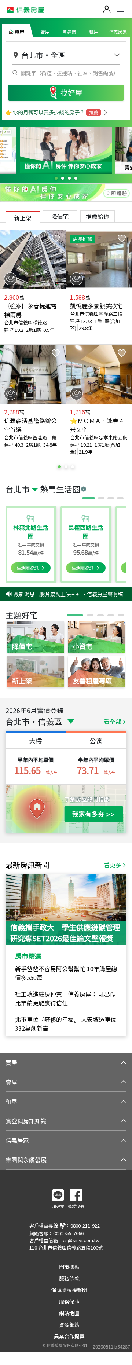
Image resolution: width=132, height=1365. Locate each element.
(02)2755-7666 (68, 1233)
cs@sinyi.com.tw (81, 1240)
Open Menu (120, 10)
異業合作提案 (69, 1336)
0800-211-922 (85, 1225)
